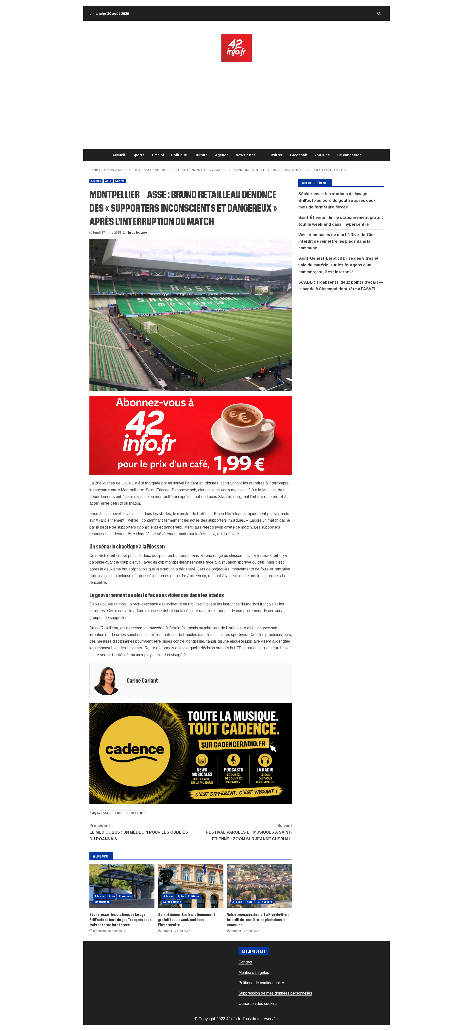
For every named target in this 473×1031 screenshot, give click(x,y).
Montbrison (102, 902)
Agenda (221, 155)
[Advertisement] (236, 105)
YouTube (322, 155)
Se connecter (349, 155)
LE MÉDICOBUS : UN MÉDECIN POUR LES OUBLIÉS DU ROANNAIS (138, 832)
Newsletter (245, 155)
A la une (96, 181)
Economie (125, 896)
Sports (139, 155)
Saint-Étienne (172, 902)
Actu (108, 181)
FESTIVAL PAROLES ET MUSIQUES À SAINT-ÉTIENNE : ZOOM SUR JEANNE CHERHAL (249, 832)
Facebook (298, 155)
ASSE (107, 813)
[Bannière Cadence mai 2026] (190, 753)
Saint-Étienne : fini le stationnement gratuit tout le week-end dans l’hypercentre (190, 886)
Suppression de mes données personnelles (275, 993)
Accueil (118, 155)
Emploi (158, 155)
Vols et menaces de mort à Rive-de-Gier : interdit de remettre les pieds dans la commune (259, 886)
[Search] (379, 13)
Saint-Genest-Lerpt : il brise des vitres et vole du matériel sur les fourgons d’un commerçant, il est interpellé (338, 265)
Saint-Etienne (135, 813)
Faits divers (264, 902)
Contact (245, 962)
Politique (179, 155)
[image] (190, 435)
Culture (201, 155)
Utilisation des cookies (257, 1003)
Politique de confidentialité (261, 983)
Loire (118, 813)
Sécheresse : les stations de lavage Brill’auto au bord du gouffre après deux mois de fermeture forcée (121, 886)
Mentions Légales (253, 972)
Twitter (276, 155)
